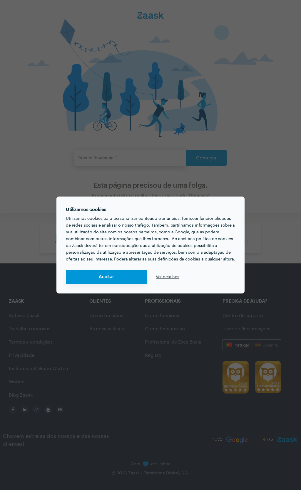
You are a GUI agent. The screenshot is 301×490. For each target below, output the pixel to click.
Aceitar (106, 277)
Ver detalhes (167, 277)
